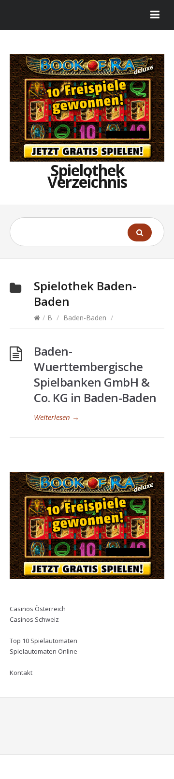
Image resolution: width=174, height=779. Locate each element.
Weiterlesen (56, 417)
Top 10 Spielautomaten (43, 640)
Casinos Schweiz (34, 619)
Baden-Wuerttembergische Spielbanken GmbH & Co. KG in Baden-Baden (95, 374)
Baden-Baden (84, 317)
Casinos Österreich (38, 608)
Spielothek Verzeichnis (87, 176)
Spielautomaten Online (43, 651)
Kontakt (21, 672)
